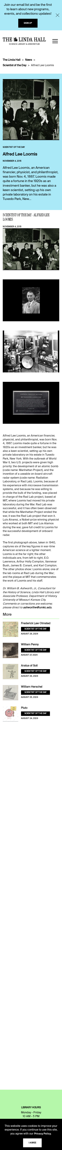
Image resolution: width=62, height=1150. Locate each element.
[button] (55, 41)
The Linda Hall (11, 60)
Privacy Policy (42, 1134)
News (28, 60)
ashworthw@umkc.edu (37, 607)
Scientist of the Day (14, 65)
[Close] (57, 15)
